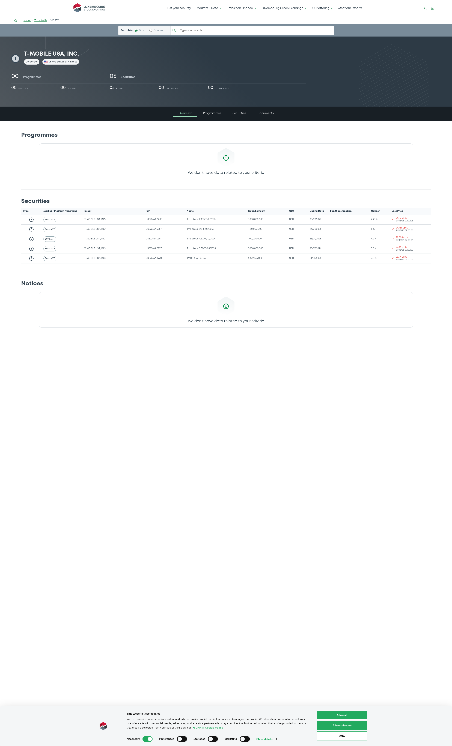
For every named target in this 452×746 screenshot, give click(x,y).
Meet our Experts (350, 8)
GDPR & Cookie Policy (208, 727)
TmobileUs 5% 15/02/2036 (200, 229)
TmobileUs (40, 20)
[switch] (182, 739)
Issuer (27, 20)
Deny (342, 735)
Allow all (342, 715)
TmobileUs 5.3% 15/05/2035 (201, 248)
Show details (264, 739)
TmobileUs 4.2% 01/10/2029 (201, 239)
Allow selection (342, 725)
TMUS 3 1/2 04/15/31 (197, 258)
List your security (179, 8)
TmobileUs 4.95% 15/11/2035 (201, 219)
